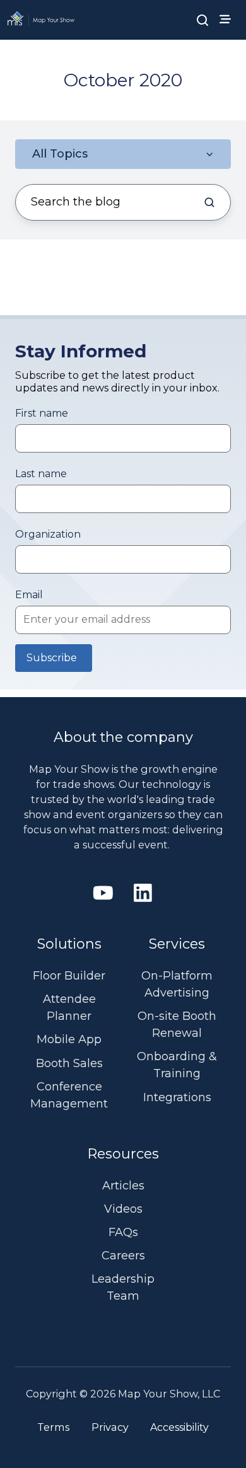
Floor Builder (69, 976)
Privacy (110, 1427)
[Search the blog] (209, 202)
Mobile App (69, 1039)
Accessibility (179, 1427)
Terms (53, 1427)
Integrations (177, 1097)
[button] (202, 19)
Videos (123, 1209)
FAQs (123, 1232)
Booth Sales (69, 1063)
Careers (123, 1256)
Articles (123, 1186)
